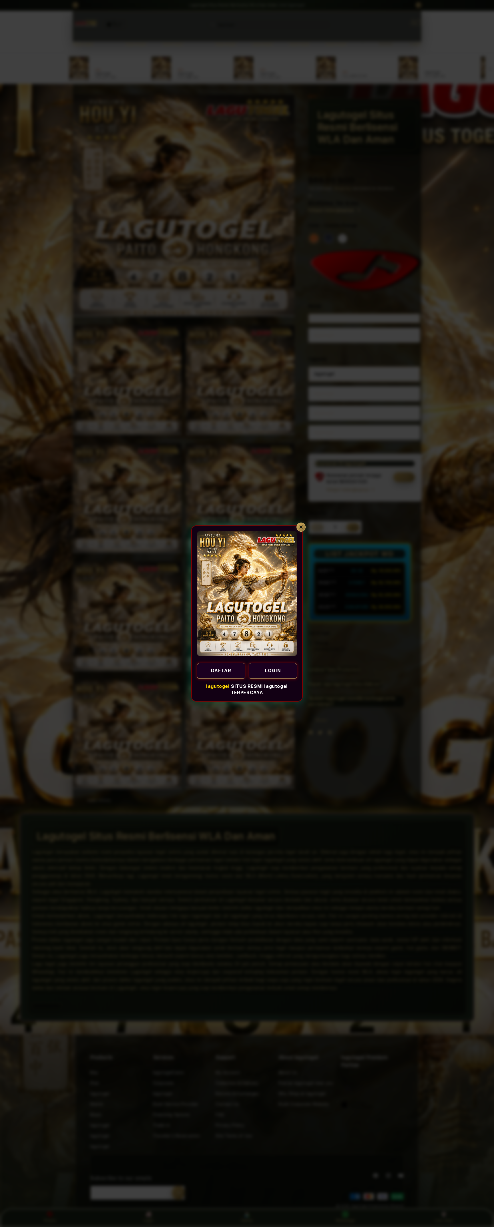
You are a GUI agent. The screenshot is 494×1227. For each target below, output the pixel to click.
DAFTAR (221, 670)
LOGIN (273, 670)
